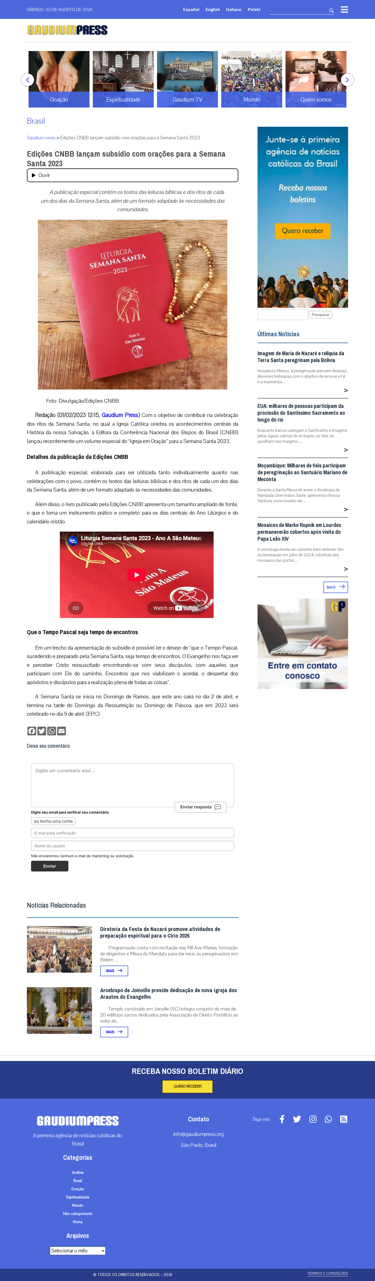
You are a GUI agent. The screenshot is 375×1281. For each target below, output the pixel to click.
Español (191, 9)
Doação (77, 1189)
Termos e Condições (327, 1273)
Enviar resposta (196, 806)
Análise (78, 1172)
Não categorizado (78, 1213)
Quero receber (187, 1086)
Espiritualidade (77, 1197)
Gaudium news (41, 138)
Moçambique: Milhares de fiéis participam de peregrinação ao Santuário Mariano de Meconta (302, 472)
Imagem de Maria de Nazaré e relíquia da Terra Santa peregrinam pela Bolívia (301, 357)
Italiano (234, 9)
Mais (110, 970)
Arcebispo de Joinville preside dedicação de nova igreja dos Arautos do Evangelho (168, 993)
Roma (77, 1222)
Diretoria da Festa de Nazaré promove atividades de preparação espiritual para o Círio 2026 (160, 932)
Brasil (36, 121)
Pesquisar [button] (320, 314)
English (213, 9)
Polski (254, 9)
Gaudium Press (120, 415)
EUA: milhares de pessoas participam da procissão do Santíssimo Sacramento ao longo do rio (301, 413)
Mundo (77, 1205)
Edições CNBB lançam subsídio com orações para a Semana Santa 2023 (126, 158)
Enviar (49, 866)
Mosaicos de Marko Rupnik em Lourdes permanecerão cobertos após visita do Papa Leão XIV (299, 532)
